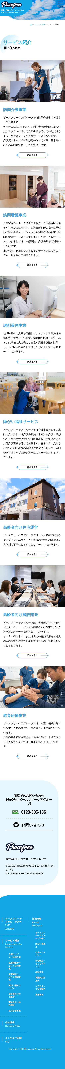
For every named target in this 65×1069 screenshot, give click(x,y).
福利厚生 (40, 972)
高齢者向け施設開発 (15, 1003)
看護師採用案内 (41, 979)
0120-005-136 (33, 812)
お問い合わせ (33, 824)
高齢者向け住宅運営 (15, 995)
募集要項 (40, 994)
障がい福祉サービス (15, 986)
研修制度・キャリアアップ (41, 964)
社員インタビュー (41, 953)
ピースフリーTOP (37, 24)
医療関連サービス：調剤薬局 (15, 977)
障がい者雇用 (41, 945)
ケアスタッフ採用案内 (41, 987)
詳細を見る (33, 155)
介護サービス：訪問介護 (15, 955)
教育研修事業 (15, 1011)
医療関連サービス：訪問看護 (15, 966)
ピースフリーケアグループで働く (41, 935)
